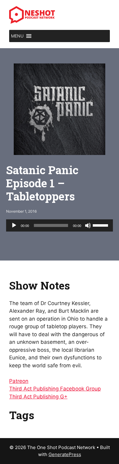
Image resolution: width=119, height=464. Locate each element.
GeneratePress (65, 454)
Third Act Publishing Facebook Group (55, 389)
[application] (59, 225)
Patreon (18, 381)
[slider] (101, 224)
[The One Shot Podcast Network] (32, 15)
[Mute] (88, 225)
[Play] (14, 225)
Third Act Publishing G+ (38, 397)
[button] (17, 36)
